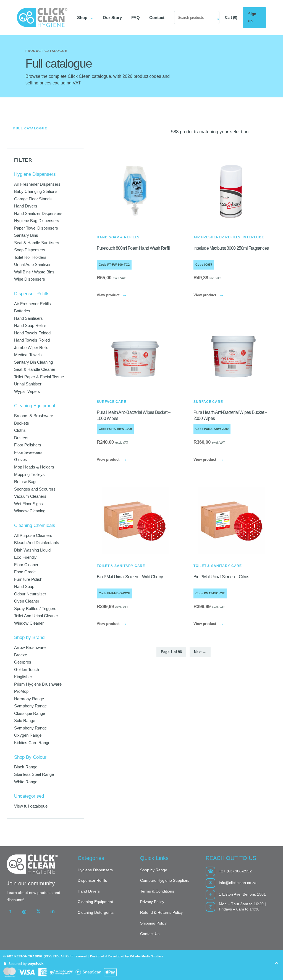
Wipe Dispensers (29, 279)
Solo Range (24, 720)
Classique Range (29, 713)
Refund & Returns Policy (161, 912)
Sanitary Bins (26, 235)
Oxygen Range (27, 735)
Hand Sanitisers (28, 318)
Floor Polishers (27, 445)
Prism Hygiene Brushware (38, 684)
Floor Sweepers (28, 452)
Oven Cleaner (26, 601)
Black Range (25, 767)
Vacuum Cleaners (30, 496)
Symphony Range (30, 706)
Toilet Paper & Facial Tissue (39, 376)
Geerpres (22, 662)
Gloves (20, 459)
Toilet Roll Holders (30, 257)
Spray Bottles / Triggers (35, 608)
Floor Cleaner (26, 564)
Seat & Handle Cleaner (34, 369)
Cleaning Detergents (96, 912)
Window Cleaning (29, 510)
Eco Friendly (25, 557)
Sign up (252, 17)
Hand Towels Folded (32, 333)
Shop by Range (153, 870)
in (52, 911)
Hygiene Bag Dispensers (36, 220)
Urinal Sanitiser (27, 384)
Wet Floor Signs (28, 503)
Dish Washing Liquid (32, 550)
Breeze (20, 655)
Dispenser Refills (92, 880)
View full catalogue (31, 806)
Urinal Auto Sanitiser (32, 264)
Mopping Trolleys (29, 474)
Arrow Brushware (30, 647)
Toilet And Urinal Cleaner (36, 615)
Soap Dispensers (29, 249)
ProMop (21, 691)
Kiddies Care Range (32, 742)
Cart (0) (231, 17)
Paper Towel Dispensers (36, 228)
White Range (25, 781)
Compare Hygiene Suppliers (164, 880)
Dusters (21, 437)
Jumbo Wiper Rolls (31, 347)
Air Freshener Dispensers (37, 184)
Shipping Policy (153, 923)
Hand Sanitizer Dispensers (38, 213)
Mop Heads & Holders (34, 467)
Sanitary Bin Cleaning (33, 362)
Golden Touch (26, 669)
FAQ (135, 17)
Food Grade (25, 571)
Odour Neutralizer (30, 594)
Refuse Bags (26, 481)
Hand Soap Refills (30, 325)
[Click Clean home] (42, 17)
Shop (85, 17)
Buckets (21, 423)
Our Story (112, 17)
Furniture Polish (28, 579)
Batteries (22, 310)
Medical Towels (28, 354)
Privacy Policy (152, 901)
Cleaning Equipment (95, 901)
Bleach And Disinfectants (36, 542)
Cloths (20, 430)
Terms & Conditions (157, 891)
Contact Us (149, 933)
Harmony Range (29, 698)
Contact (156, 17)
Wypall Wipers (27, 391)
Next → (200, 652)
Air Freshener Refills (32, 303)
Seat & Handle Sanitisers (36, 242)
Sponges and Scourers (35, 489)
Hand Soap (24, 586)
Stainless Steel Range (34, 774)
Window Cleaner (29, 623)
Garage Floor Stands (33, 198)
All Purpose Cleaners (33, 535)
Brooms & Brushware (33, 415)
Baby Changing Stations (35, 191)
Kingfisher (23, 676)
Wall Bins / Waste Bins (34, 272)
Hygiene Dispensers (95, 870)
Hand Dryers (25, 206)
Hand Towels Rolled (32, 340)
